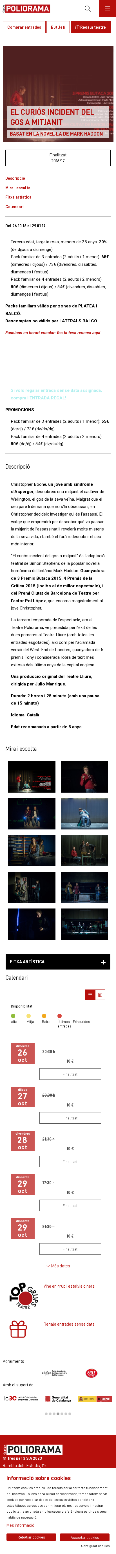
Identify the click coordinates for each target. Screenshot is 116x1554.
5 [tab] (62, 1414)
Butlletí (58, 27)
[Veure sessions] (90, 994)
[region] (58, 1373)
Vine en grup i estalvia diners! (69, 1286)
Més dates (60, 1266)
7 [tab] (69, 1414)
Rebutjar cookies (31, 1537)
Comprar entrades (24, 27)
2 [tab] (50, 1414)
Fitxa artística (18, 197)
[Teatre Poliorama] (24, 8)
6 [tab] (65, 1414)
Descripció (15, 178)
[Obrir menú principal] (107, 8)
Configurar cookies (95, 1546)
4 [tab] (58, 1414)
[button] (31, 777)
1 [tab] (46, 1414)
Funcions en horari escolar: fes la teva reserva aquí (52, 332)
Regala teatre (92, 27)
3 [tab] (54, 1414)
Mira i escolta (17, 187)
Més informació (20, 1525)
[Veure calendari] (100, 994)
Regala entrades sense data (69, 1324)
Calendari (14, 206)
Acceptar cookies (85, 1537)
